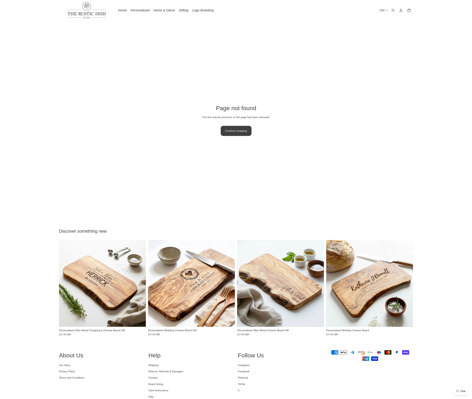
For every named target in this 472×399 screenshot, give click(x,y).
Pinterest (243, 377)
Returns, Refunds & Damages (165, 371)
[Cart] (409, 10)
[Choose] (140, 321)
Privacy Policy (67, 371)
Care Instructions (158, 390)
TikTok (241, 384)
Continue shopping (236, 130)
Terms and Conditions (71, 377)
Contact (152, 377)
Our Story (64, 365)
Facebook (243, 371)
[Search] (393, 10)
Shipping (153, 365)
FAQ (151, 396)
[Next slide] (140, 283)
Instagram (244, 365)
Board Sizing (155, 384)
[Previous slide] (64, 283)
